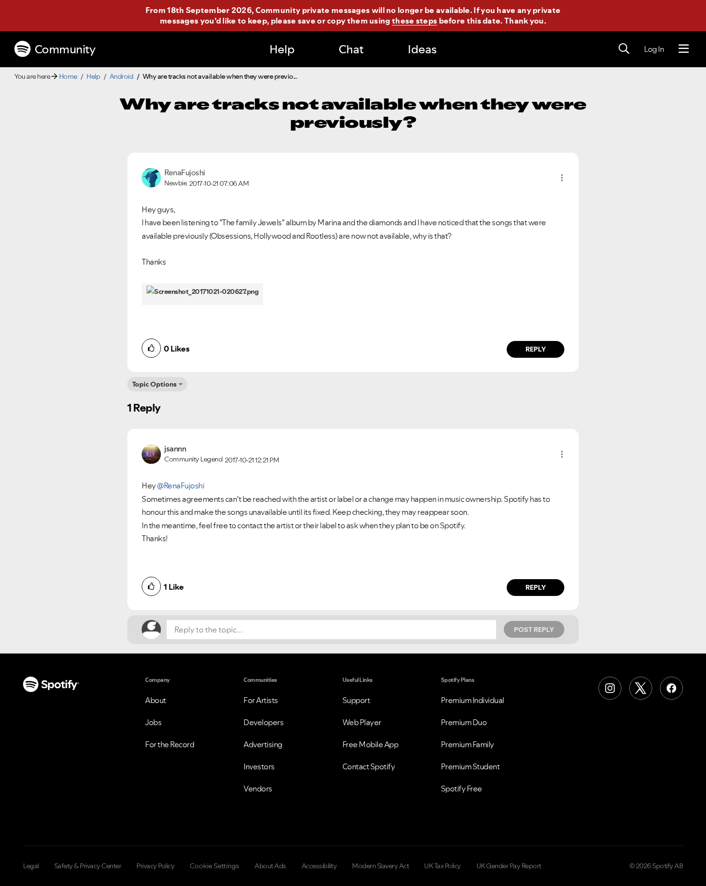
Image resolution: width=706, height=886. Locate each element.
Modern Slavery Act (380, 866)
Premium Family (467, 744)
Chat (351, 49)
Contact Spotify (368, 766)
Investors (259, 766)
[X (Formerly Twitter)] (640, 688)
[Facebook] (671, 688)
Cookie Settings (214, 866)
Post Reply (534, 629)
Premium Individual (472, 700)
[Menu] (684, 49)
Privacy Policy (155, 866)
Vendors (257, 788)
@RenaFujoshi (180, 485)
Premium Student (470, 766)
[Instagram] (609, 688)
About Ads (270, 866)
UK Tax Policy (442, 866)
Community (65, 49)
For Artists (260, 700)
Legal (31, 866)
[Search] (624, 49)
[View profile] (151, 176)
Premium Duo (464, 722)
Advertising (262, 744)
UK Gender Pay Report (508, 866)
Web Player (361, 722)
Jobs (153, 722)
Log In (654, 49)
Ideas (422, 49)
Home (68, 76)
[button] (562, 177)
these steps (414, 20)
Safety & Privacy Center (88, 866)
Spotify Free (461, 788)
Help (281, 49)
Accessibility (319, 866)
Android (122, 76)
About (155, 700)
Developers (263, 722)
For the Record (169, 744)
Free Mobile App (370, 744)
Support (356, 700)
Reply (535, 349)
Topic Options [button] (154, 384)
